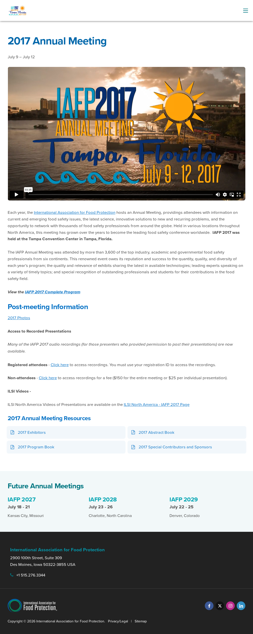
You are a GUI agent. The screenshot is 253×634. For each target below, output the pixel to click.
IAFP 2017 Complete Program (52, 292)
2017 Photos (19, 317)
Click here (60, 364)
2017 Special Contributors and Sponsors (175, 447)
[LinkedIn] (241, 605)
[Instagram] (230, 605)
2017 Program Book (36, 447)
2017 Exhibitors (32, 432)
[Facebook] (209, 605)
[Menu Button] (245, 10)
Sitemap (141, 621)
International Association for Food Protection (74, 212)
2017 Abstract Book (156, 432)
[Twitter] (219, 605)
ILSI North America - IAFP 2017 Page (157, 404)
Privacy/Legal (118, 621)
